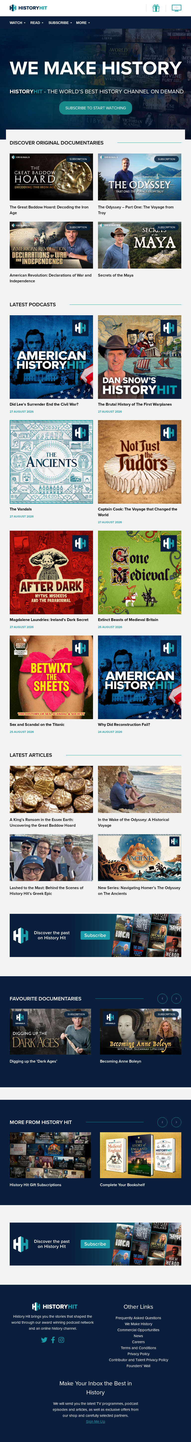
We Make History (138, 1324)
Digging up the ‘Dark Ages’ (33, 1061)
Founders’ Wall (138, 1366)
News (138, 1336)
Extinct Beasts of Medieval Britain (128, 620)
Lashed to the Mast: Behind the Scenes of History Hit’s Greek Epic (46, 890)
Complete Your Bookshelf (122, 1185)
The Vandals (21, 509)
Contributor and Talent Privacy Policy (138, 1360)
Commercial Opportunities (138, 1330)
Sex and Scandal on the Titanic (37, 724)
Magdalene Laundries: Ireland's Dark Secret (49, 620)
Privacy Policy (138, 1354)
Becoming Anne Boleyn (120, 1061)
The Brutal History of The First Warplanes (135, 404)
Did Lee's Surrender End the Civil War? (44, 404)
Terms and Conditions (138, 1348)
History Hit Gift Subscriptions (35, 1185)
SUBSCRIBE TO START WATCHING (95, 108)
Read (35, 23)
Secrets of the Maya (116, 275)
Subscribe (58, 23)
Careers (138, 1342)
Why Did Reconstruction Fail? (124, 724)
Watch (16, 23)
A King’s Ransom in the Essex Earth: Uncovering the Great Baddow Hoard (43, 822)
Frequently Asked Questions (138, 1318)
